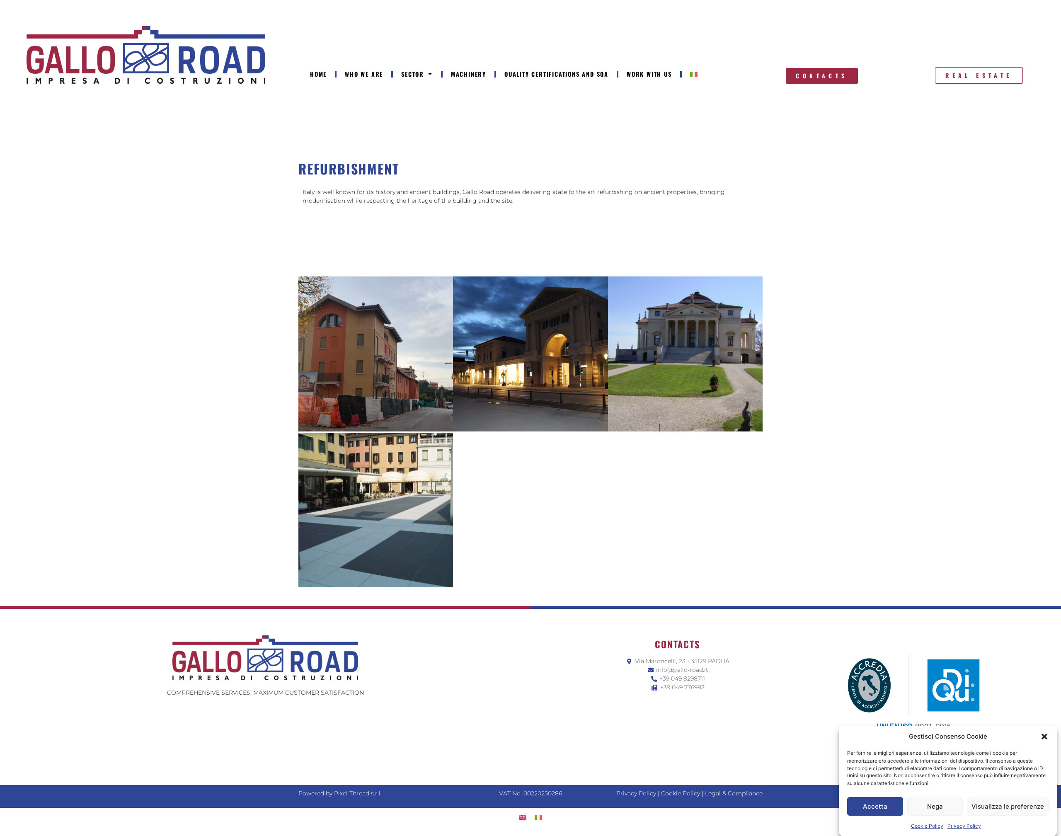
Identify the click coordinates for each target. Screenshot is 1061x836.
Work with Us (649, 74)
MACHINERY (468, 74)
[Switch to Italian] (694, 74)
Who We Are (364, 74)
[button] (1044, 736)
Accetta (875, 806)
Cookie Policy (927, 825)
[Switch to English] (522, 816)
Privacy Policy (964, 825)
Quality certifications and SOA (556, 74)
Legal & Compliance (734, 793)
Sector (412, 74)
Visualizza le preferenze (1007, 806)
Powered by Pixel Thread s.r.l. (340, 793)
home (318, 74)
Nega (935, 806)
